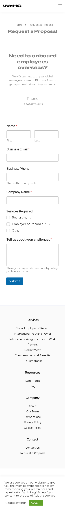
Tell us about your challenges (29, 239)
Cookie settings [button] (15, 502)
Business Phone (17, 168)
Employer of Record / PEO (31, 224)
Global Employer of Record (32, 328)
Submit (15, 281)
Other (16, 230)
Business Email (18, 149)
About (32, 406)
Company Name (19, 192)
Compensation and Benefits (32, 355)
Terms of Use (32, 417)
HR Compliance (32, 360)
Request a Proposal (32, 453)
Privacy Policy (32, 422)
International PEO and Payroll (32, 333)
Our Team (32, 411)
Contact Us (32, 447)
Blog (33, 386)
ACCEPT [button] (35, 502)
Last (37, 140)
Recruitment (21, 217)
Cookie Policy (32, 427)
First (9, 140)
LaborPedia (32, 380)
